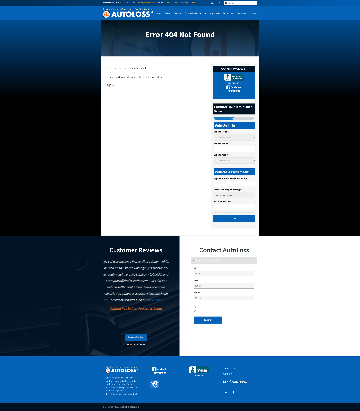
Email (197, 280)
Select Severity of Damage (228, 189)
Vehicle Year (221, 154)
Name (197, 268)
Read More (154, 300)
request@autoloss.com (146, 3)
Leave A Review (136, 337)
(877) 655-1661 (125, 3)
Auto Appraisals (212, 13)
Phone (197, 292)
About (168, 13)
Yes (197, 311)
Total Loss (228, 13)
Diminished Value (193, 13)
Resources (241, 13)
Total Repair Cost (224, 201)
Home (159, 13)
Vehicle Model (222, 143)
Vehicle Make (221, 131)
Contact (253, 13)
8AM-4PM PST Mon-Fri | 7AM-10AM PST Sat (179, 3)
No (197, 308)
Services (178, 13)
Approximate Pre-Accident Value (231, 178)
